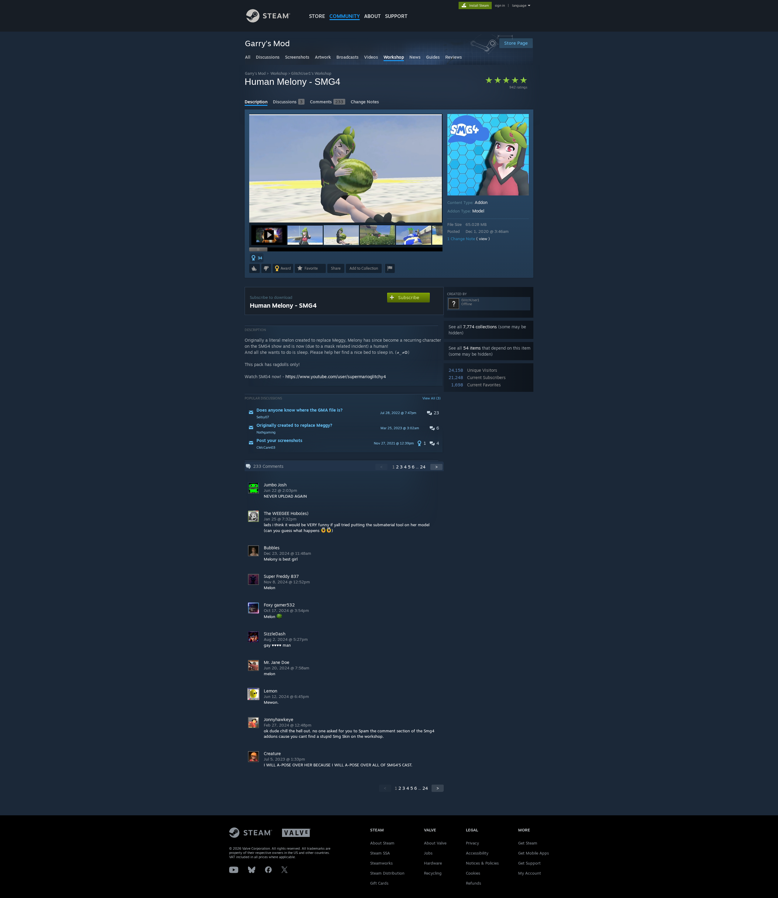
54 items (472, 348)
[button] (269, 235)
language (519, 5)
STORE (317, 16)
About (372, 16)
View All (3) (431, 398)
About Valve (435, 843)
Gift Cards (379, 883)
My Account (529, 873)
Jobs (428, 853)
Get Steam (527, 843)
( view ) (483, 238)
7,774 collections (480, 326)
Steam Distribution (387, 873)
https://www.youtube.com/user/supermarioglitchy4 (335, 376)
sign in (500, 5)
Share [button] (336, 268)
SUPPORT (396, 16)
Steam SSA (380, 853)
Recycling (433, 873)
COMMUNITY (344, 16)
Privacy (472, 843)
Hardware (433, 863)
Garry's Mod (255, 73)
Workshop (278, 73)
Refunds (473, 883)
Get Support (529, 863)
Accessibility (477, 853)
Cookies (473, 873)
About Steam (382, 843)
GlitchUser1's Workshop (311, 73)
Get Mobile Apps (533, 853)
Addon (481, 202)
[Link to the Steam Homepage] (268, 20)
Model (478, 210)
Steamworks (381, 863)
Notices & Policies (482, 863)
